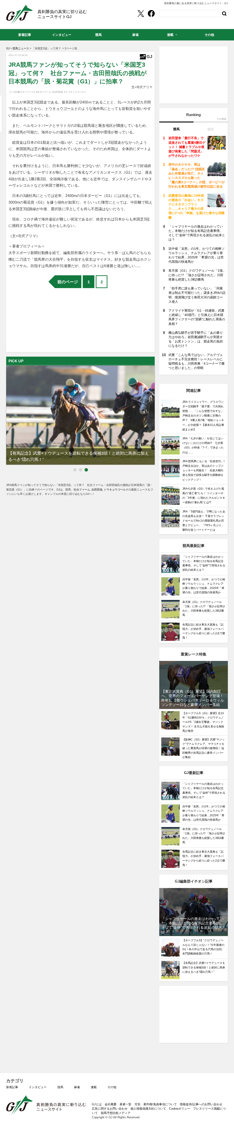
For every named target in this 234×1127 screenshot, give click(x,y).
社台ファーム (82, 489)
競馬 (60, 1087)
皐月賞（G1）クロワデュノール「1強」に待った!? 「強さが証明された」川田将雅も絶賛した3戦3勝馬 (197, 275)
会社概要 (111, 1104)
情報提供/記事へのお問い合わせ (201, 1104)
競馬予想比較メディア (115, 1113)
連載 (94, 1087)
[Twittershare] (140, 13)
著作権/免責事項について (160, 1104)
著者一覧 (125, 1104)
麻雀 (77, 1087)
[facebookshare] (151, 13)
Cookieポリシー (179, 1108)
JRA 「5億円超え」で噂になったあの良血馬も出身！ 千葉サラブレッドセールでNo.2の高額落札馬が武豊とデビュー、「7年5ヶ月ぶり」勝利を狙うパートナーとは (203, 521)
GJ (19, 14)
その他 (111, 1087)
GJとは (97, 1104)
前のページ (67, 282)
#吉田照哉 (57, 92)
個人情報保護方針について (148, 1108)
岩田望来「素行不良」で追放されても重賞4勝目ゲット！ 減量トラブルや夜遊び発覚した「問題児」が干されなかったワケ (186, 146)
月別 (137, 1104)
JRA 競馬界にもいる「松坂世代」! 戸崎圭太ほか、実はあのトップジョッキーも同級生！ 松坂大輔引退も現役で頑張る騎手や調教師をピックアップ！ (203, 470)
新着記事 (12, 1087)
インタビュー (38, 1087)
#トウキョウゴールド (75, 92)
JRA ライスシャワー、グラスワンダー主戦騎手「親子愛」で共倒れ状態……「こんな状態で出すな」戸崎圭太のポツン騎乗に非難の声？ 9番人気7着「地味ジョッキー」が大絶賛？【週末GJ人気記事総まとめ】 (203, 415)
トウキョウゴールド (61, 109)
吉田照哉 (96, 489)
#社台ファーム (43, 92)
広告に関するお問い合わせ (110, 1108)
